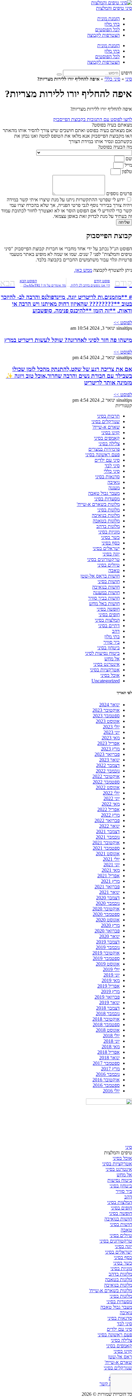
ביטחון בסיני (108, 647)
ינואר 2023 (109, 759)
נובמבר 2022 (108, 770)
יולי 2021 (111, 859)
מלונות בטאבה (106, 520)
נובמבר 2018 (108, 1013)
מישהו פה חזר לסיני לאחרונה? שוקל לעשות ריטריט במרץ (68, 340)
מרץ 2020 (110, 925)
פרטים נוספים (118, 193)
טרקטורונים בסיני (103, 559)
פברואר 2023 (107, 754)
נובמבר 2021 (108, 837)
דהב (116, 631)
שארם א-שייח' (106, 427)
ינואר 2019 (109, 1002)
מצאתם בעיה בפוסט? (112, 124)
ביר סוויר (111, 642)
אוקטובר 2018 (106, 1019)
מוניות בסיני (109, 531)
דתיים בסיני (109, 625)
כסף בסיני (111, 542)
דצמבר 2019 (108, 941)
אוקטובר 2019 (106, 952)
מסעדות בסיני (107, 498)
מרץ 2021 (110, 881)
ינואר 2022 (109, 826)
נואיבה (113, 482)
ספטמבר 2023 (106, 715)
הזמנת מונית (108, 18)
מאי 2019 (111, 980)
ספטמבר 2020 (106, 914)
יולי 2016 (111, 1090)
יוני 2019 (111, 975)
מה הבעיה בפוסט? (115, 147)
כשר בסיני (110, 537)
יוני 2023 (111, 732)
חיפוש (126, 72)
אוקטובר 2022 (106, 776)
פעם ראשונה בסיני (102, 454)
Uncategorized (105, 680)
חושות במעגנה (106, 592)
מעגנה (114, 487)
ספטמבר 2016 (106, 1085)
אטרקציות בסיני (105, 669)
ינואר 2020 (109, 936)
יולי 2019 (111, 969)
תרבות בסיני (108, 416)
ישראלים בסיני (106, 548)
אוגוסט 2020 (108, 919)
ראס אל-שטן (120, 1356)
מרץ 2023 (110, 748)
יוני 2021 (111, 864)
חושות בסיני (109, 581)
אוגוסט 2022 (108, 787)
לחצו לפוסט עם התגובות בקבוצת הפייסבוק (92, 119)
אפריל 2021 (108, 875)
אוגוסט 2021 (108, 853)
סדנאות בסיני (107, 476)
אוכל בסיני (110, 675)
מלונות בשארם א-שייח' (98, 504)
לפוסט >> (123, 322)
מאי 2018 (111, 1046)
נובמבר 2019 (108, 947)
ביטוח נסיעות (119, 1180)
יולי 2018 (111, 1035)
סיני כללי (112, 79)
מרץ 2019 (110, 991)
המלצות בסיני (107, 620)
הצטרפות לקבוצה (103, 35)
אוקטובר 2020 (106, 908)
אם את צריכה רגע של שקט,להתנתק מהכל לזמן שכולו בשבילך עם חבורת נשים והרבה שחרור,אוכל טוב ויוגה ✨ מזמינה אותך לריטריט (69, 376)
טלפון (126, 171)
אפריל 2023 (108, 743)
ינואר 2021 (109, 892)
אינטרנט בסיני (106, 664)
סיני (128, 79)
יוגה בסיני (111, 553)
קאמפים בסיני (107, 438)
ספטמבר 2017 (106, 1063)
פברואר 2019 (107, 997)
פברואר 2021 (107, 886)
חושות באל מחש (104, 603)
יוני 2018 (111, 1041)
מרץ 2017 (110, 1068)
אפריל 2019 (108, 986)
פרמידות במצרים (104, 449)
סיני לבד (112, 465)
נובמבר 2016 (108, 1074)
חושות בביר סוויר (104, 598)
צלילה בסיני (109, 443)
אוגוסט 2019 (108, 963)
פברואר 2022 (107, 820)
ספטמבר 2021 (106, 848)
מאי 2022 (111, 804)
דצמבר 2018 (108, 1008)
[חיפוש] (59, 74)
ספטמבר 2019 (106, 958)
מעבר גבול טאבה (104, 493)
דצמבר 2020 (108, 897)
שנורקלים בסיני (105, 421)
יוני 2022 (111, 798)
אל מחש (112, 658)
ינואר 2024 (109, 704)
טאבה (114, 570)
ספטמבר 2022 (106, 781)
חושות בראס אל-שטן (100, 576)
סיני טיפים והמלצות (114, 8)
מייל (127, 165)
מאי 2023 (111, 737)
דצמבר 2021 (108, 831)
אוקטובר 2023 (106, 710)
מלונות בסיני (108, 509)
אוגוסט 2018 (108, 1030)
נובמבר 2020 (108, 903)
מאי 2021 (111, 870)
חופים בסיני (109, 614)
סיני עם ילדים (107, 460)
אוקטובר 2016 (106, 1079)
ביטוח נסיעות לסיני (102, 653)
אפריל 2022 (108, 809)
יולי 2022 (111, 792)
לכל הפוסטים (107, 29)
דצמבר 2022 (108, 765)
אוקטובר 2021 (106, 842)
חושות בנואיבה (106, 587)
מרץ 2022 (110, 815)
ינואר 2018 (109, 1057)
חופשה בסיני (108, 609)
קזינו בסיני (110, 432)
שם (128, 158)
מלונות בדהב (108, 526)
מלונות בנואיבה (106, 515)
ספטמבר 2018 (106, 1024)
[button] (66, 125)
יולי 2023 (111, 726)
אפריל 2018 (108, 1052)
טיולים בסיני (108, 565)
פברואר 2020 (107, 930)
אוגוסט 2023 (108, 721)
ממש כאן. (83, 270)
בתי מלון (112, 24)
